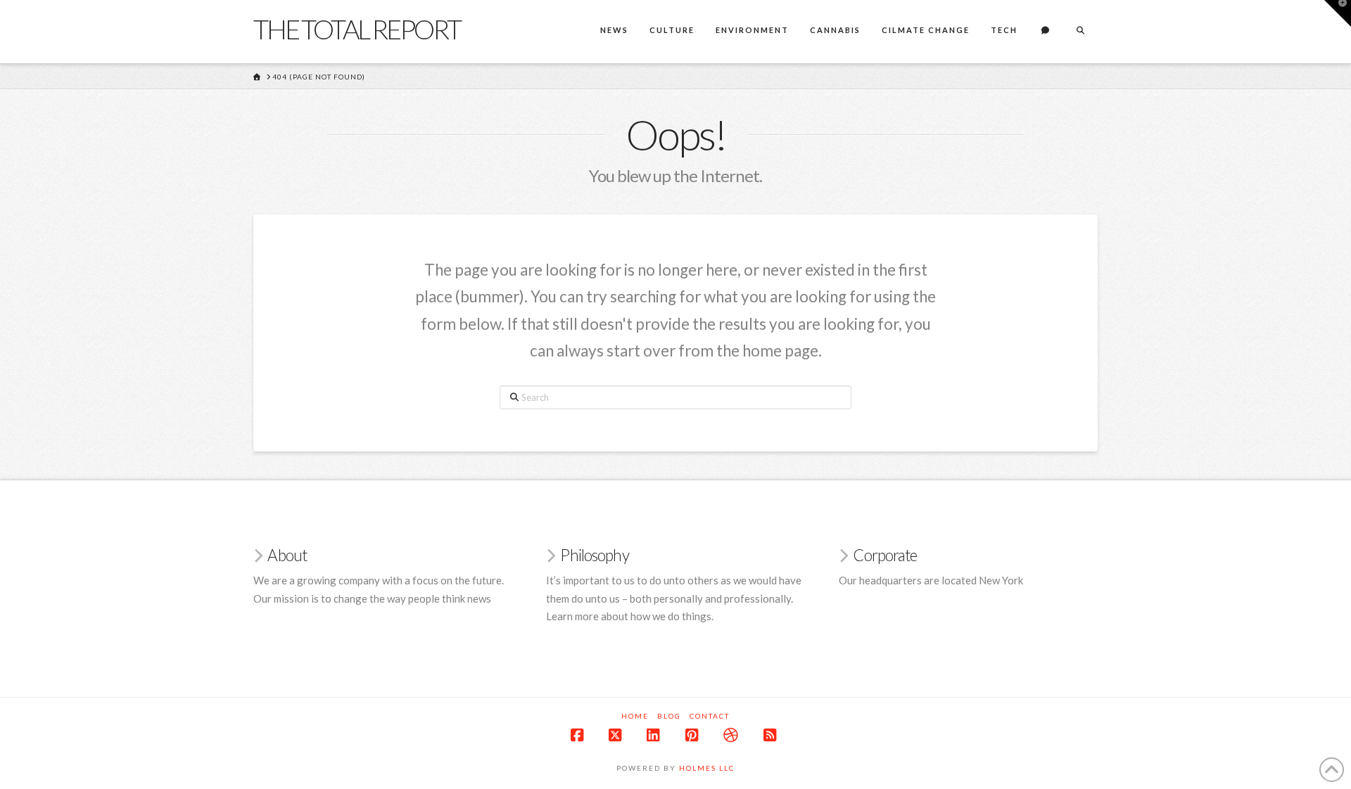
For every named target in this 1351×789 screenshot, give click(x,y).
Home (635, 716)
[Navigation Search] (1080, 31)
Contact (710, 716)
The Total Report (356, 28)
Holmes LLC (707, 768)
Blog (669, 716)
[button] (1337, 13)
